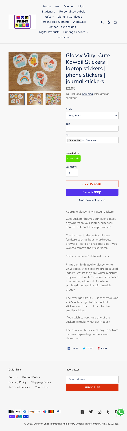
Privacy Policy (18, 382)
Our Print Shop (41, 423)
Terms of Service (19, 387)
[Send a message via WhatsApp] (120, 412)
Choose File (73, 158)
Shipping (87, 93)
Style (69, 109)
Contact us (41, 387)
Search (13, 377)
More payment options (92, 199)
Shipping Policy (41, 382)
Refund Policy (31, 377)
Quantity (71, 167)
